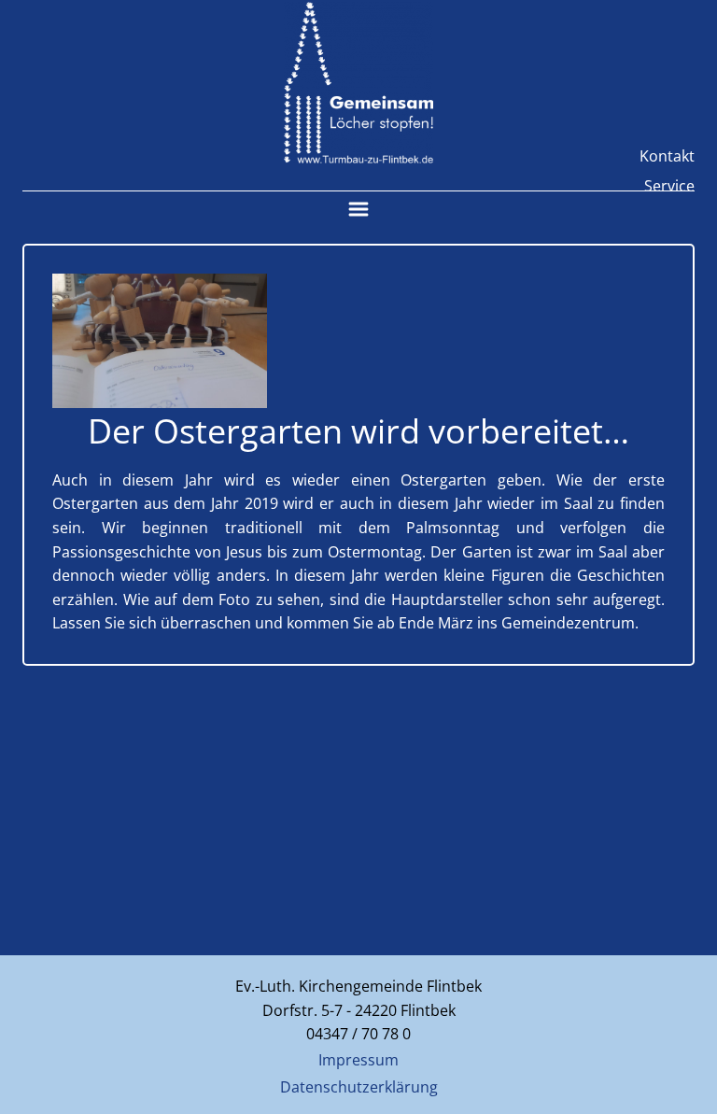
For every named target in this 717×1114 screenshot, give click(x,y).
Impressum (358, 1060)
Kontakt (667, 156)
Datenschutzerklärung (359, 1087)
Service (669, 186)
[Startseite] (358, 82)
